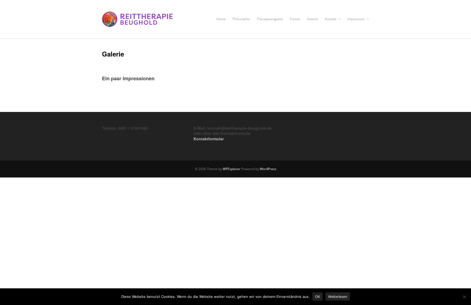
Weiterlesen (337, 296)
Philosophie (241, 19)
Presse (295, 19)
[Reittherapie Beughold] (137, 27)
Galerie (312, 19)
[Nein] (464, 297)
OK (317, 296)
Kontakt (331, 19)
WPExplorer (231, 169)
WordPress (268, 169)
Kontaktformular (209, 138)
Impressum (357, 19)
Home (221, 19)
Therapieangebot (270, 19)
